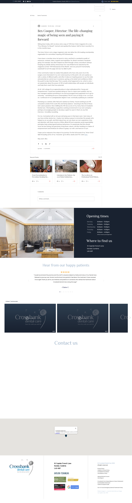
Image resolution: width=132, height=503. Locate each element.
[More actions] (93, 26)
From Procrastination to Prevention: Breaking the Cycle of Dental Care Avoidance (39, 176)
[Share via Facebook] (38, 144)
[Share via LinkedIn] (46, 144)
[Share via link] (49, 144)
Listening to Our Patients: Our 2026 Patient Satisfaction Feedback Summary (66, 176)
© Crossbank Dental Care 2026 (106, 463)
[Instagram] (26, 1)
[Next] (103, 281)
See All (100, 157)
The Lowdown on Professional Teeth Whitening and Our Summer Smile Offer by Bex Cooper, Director (91, 176)
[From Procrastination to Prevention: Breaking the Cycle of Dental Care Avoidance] (41, 166)
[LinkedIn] (30, 1)
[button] (56, 9)
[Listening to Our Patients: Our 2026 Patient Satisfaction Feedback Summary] (66, 166)
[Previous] (28, 281)
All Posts (32, 15)
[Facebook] (23, 1)
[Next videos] (130, 317)
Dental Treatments (42, 15)
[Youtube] (28, 1)
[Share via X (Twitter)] (42, 144)
